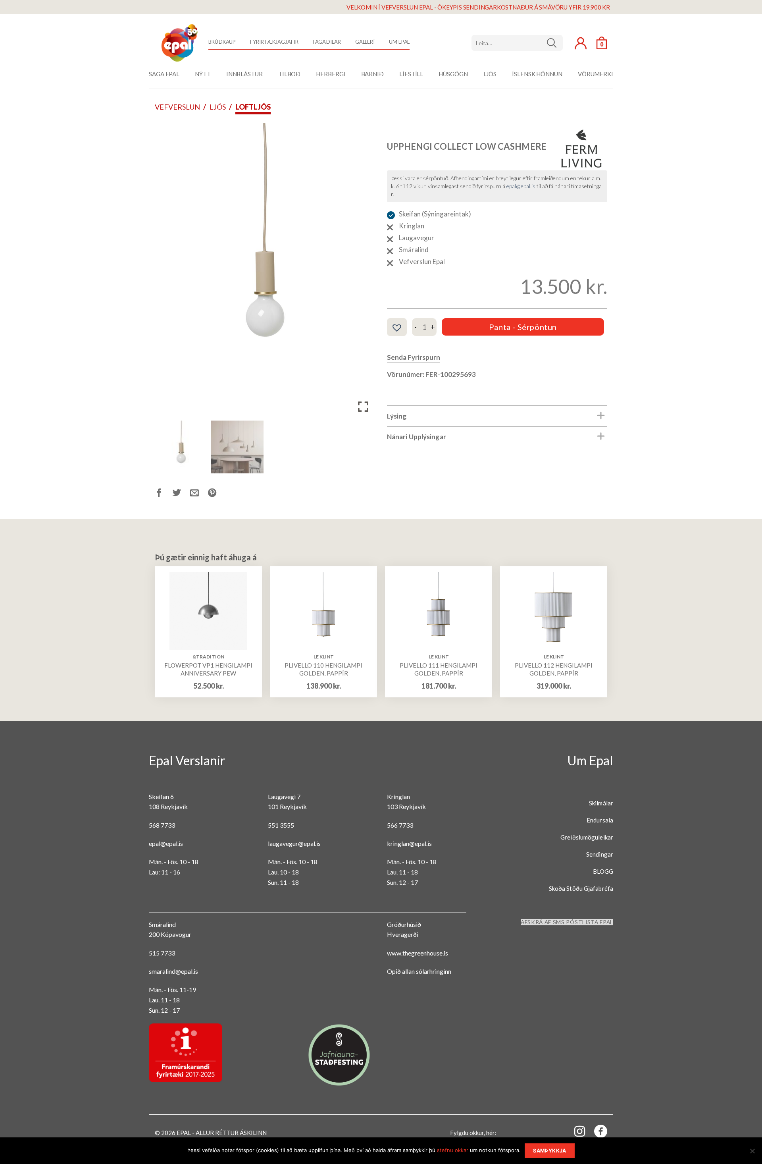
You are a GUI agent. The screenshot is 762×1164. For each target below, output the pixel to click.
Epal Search (517, 43)
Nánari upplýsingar (416, 436)
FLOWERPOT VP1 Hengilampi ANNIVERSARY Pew (208, 669)
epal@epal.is (520, 186)
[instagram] (575, 1131)
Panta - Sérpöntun (523, 327)
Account (581, 43)
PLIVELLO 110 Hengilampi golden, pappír (323, 669)
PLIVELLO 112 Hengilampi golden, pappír (554, 669)
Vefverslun (177, 106)
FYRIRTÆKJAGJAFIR (274, 42)
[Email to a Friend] (199, 494)
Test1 (554, 43)
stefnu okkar (452, 1150)
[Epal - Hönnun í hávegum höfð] (178, 43)
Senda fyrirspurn (413, 357)
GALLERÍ (365, 42)
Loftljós (253, 106)
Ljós (218, 106)
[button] (363, 273)
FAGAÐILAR (327, 42)
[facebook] (596, 1133)
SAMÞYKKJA (549, 1151)
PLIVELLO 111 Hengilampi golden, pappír (438, 669)
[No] (752, 1153)
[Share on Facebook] (164, 494)
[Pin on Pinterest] (217, 494)
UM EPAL (399, 42)
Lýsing (397, 416)
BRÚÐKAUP (222, 42)
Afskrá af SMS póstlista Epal (567, 922)
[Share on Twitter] (181, 494)
